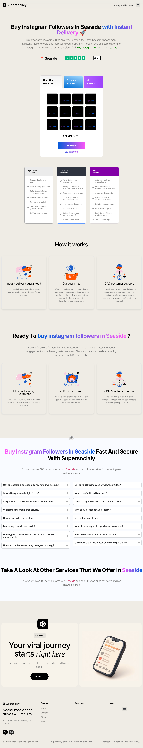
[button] (138, 5)
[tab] (51, 81)
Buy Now (71, 145)
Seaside (51, 58)
